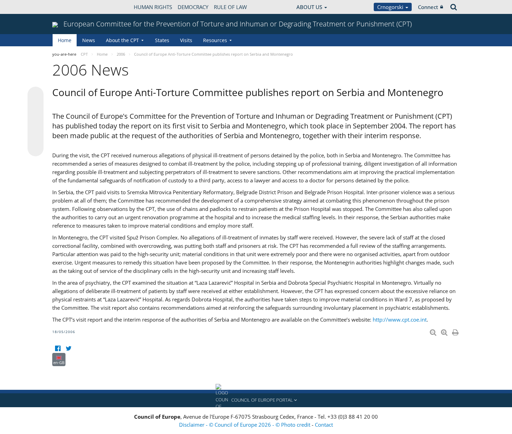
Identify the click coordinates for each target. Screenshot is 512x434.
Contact (324, 424)
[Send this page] (35, 148)
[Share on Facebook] (35, 122)
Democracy (193, 6)
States (162, 40)
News (88, 40)
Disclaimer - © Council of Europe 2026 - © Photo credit (245, 424)
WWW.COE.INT (69, 7)
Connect (428, 6)
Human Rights (153, 6)
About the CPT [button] (122, 40)
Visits (186, 40)
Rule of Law (230, 6)
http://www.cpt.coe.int (400, 319)
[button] (256, 400)
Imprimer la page (456, 331)
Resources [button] (215, 40)
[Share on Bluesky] (35, 95)
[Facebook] (57, 348)
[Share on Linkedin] (35, 135)
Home (64, 40)
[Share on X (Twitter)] (35, 108)
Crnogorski (391, 6)
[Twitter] (68, 348)
